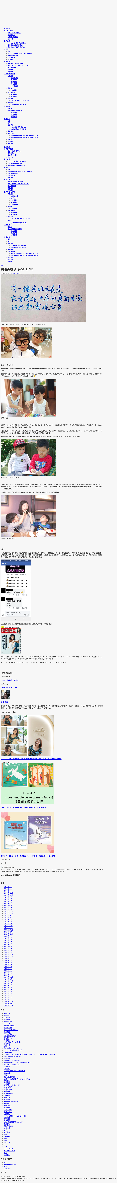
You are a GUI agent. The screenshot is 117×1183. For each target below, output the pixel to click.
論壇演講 (7, 1091)
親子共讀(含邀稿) (9, 74)
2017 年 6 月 (8, 989)
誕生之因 (14, 113)
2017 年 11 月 (8, 979)
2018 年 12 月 (8, 954)
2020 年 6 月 (8, 924)
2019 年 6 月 (8, 942)
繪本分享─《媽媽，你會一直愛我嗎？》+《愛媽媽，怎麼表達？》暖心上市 (28, 856)
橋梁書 (10, 88)
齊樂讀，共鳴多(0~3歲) (15, 63)
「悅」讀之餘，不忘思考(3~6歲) (18, 65)
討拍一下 (10, 39)
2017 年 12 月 (8, 977)
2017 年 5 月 (8, 991)
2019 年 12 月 (8, 930)
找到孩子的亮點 (13, 55)
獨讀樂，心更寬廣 (10, 1165)
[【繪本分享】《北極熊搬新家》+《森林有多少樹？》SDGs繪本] (27, 804)
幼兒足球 (10, 139)
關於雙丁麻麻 (8, 31)
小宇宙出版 (14, 86)
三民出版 (14, 82)
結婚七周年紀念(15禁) (9, 687)
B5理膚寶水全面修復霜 (18, 129)
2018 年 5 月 (8, 967)
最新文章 (7, 28)
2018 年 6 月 (8, 965)
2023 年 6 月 (8, 887)
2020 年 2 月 (8, 928)
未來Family (8, 1089)
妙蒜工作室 (14, 78)
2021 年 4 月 (8, 905)
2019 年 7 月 (8, 940)
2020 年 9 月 (8, 918)
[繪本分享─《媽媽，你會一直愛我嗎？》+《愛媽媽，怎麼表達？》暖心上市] (27, 852)
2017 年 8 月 (8, 985)
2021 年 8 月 (8, 899)
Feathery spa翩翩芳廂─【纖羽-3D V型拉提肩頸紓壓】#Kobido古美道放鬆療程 (31, 759)
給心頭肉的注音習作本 (15, 110)
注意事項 (14, 117)
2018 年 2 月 (8, 973)
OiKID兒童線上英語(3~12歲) (20, 100)
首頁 (5, 1162)
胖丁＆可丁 (8, 1112)
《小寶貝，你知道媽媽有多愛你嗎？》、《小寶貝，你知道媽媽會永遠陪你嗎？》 (31, 1054)
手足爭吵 (10, 59)
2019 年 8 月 (8, 938)
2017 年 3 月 (8, 995)
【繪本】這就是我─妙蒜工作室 (14, 1071)
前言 (9, 51)
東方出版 (14, 84)
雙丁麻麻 (13, 273)
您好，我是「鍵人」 (14, 33)
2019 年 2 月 (8, 950)
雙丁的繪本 (8, 1106)
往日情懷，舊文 (9, 1151)
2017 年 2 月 (8, 997)
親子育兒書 (11, 92)
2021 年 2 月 (8, 907)
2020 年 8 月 (8, 920)
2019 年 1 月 (8, 952)
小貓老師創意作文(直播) (19, 104)
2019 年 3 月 (8, 948)
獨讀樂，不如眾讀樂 (11, 1101)
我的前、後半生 (13, 37)
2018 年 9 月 (8, 959)
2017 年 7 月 (8, 987)
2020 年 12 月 (8, 911)
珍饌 (5, 1134)
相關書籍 (7, 1104)
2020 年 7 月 (8, 922)
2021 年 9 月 (8, 897)
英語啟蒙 (10, 98)
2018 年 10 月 (8, 956)
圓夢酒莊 (10, 143)
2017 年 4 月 (8, 993)
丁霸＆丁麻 (8, 1110)
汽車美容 (10, 141)
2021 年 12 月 (8, 893)
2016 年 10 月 (8, 1006)
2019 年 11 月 (8, 932)
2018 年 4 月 (8, 969)
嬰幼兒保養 (11, 133)
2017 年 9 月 (8, 983)
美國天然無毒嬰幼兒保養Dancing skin (24, 137)
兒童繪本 (10, 76)
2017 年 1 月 (8, 1000)
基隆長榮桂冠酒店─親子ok (16, 47)
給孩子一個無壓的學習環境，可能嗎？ (20, 53)
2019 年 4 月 (8, 946)
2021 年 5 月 (8, 903)
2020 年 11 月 (8, 913)
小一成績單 (11, 57)
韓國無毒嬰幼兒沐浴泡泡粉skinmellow (25, 135)
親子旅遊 (7, 41)
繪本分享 (7, 61)
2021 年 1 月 (8, 909)
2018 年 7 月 (8, 963)
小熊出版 (14, 90)
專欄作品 (7, 1155)
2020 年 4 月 (8, 926)
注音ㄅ (10, 108)
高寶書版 (14, 94)
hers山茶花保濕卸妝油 (18, 127)
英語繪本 (10, 69)
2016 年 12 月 (8, 1002)
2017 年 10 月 (8, 981)
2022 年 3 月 (8, 891)
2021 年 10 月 (8, 895)
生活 (5, 1145)
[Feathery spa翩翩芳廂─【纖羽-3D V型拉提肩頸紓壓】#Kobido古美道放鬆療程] (27, 755)
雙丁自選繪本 (12, 67)
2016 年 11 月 (8, 1004)
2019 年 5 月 (8, 944)
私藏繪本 (7, 1099)
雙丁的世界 (8, 1087)
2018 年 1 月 (8, 975)
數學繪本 (10, 72)
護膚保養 (10, 125)
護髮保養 (10, 131)
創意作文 (10, 102)
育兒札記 (7, 49)
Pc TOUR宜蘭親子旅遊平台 (17, 43)
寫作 (2, 265)
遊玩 (5, 1147)
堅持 (9, 123)
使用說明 (14, 115)
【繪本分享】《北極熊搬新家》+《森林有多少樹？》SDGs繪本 (23, 807)
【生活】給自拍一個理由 (10, 680)
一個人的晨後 (8, 1149)
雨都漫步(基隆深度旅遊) (15, 45)
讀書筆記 (7, 1095)
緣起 (9, 121)
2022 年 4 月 (8, 889)
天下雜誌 (14, 96)
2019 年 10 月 (8, 934)
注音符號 (7, 106)
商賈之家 (7, 119)
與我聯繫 (7, 1169)
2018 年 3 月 (8, 971)
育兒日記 (7, 1081)
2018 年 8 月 (8, 961)
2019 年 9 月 (8, 936)
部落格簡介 (11, 35)
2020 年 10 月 (8, 915)
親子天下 (14, 80)
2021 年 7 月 (8, 901)
